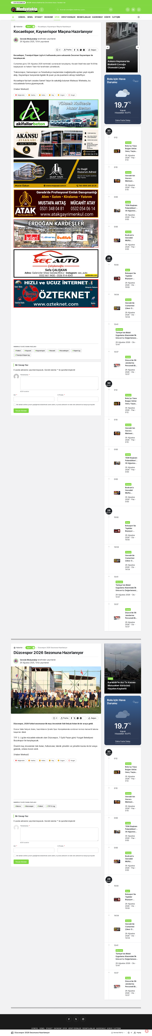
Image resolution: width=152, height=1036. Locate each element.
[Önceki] (108, 47)
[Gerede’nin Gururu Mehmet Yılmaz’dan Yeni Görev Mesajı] (122, 179)
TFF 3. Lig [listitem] (51, 806)
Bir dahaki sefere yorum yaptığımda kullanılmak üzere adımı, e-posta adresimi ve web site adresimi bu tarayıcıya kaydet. (55, 404)
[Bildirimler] (139, 9)
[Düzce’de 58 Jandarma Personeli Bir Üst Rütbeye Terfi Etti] (122, 364)
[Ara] (111, 9)
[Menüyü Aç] (41, 9)
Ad (15, 395)
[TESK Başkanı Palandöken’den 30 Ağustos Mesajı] (122, 209)
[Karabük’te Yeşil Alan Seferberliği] (122, 47)
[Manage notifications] (147, 1031)
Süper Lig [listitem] (76, 350)
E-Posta (61, 395)
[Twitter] (76, 1019)
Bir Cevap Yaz (21, 365)
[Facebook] (69, 1019)
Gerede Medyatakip (28, 39)
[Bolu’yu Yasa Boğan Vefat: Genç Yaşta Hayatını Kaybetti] (122, 145)
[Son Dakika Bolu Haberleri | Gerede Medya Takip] (24, 9)
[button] (133, 9)
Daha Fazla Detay (122, 120)
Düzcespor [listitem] (29, 806)
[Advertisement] (56, 324)
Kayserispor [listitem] (40, 350)
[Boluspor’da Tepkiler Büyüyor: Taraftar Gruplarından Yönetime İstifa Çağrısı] (122, 273)
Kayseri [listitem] (27, 350)
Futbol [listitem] (18, 350)
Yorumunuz (25, 375)
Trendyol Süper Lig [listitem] (22, 355)
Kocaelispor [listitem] (63, 350)
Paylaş (139, 1032)
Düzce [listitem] (18, 806)
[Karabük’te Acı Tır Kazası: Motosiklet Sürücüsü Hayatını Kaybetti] (122, 668)
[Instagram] (83, 1019)
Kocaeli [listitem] (52, 350)
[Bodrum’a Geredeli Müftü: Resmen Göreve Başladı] (122, 239)
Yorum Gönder (21, 411)
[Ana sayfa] (13, 17)
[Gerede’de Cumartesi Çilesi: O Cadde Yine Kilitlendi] (122, 306)
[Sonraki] (137, 47)
